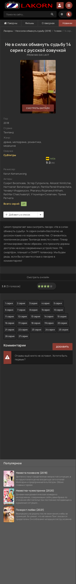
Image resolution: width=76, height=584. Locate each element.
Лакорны (12, 23)
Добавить (62, 346)
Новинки (67, 23)
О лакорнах (48, 23)
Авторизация (60, 5)
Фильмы (29, 23)
